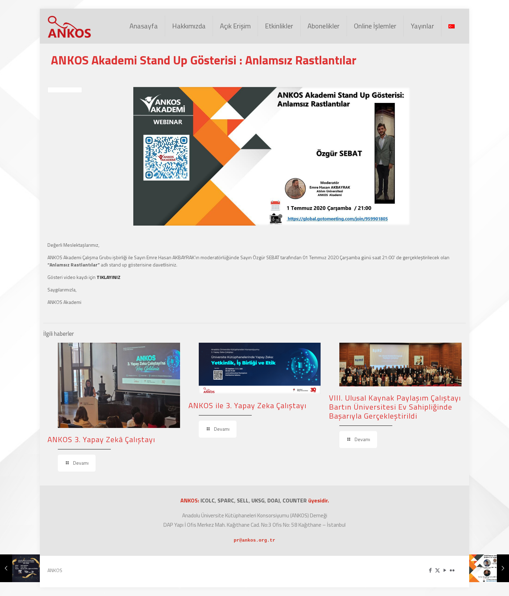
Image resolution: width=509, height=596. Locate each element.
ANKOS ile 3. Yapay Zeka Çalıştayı (247, 405)
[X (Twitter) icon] (437, 570)
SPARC (225, 500)
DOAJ (273, 500)
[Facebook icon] (430, 570)
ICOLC (207, 500)
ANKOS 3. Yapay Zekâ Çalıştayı (101, 439)
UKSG (258, 500)
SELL (243, 500)
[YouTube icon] (444, 570)
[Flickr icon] (452, 570)
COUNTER (295, 500)
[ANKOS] (69, 26)
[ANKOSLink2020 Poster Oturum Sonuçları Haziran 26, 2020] (20, 568)
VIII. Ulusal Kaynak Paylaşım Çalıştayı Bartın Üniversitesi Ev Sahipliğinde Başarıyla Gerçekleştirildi (395, 407)
